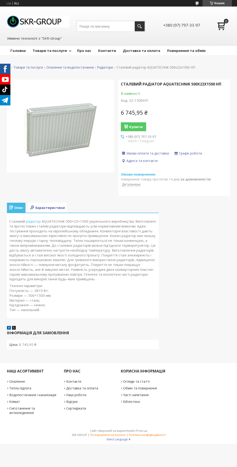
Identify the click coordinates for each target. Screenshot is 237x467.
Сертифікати (76, 408)
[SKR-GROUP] (38, 21)
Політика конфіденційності (147, 435)
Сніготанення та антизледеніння (22, 410)
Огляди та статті (136, 381)
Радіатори (105, 67)
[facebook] (9, 328)
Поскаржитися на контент (108, 435)
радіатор (33, 221)
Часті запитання (136, 395)
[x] (14, 328)
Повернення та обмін (186, 50)
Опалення (17, 381)
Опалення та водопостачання (70, 67)
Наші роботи (76, 395)
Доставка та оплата (141, 50)
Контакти (107, 50)
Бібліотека (131, 401)
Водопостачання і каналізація (32, 395)
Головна (18, 50)
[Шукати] (140, 26)
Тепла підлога (20, 388)
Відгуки (72, 401)
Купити (136, 126)
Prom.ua (141, 431)
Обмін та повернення (140, 388)
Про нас (84, 50)
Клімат (14, 401)
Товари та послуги (50, 50)
